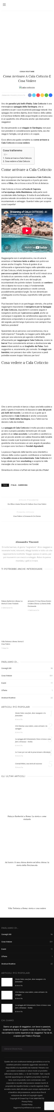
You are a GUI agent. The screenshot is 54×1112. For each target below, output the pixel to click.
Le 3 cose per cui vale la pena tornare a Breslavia (32, 752)
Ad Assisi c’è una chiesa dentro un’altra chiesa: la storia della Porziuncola (39, 603)
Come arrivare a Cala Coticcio (18, 158)
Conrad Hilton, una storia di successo (28, 764)
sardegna (22, 485)
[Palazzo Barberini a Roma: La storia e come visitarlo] (13, 586)
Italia (13, 485)
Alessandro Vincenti (9, 95)
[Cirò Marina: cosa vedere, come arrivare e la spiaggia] (6, 729)
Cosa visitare (27, 72)
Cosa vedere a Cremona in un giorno (27, 516)
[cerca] (50, 5)
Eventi (27, 683)
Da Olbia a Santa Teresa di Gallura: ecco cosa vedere (27, 504)
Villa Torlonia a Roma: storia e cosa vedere (27, 908)
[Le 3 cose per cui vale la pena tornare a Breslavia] (6, 754)
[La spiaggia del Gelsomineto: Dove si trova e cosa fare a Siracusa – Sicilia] (6, 741)
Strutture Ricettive (27, 698)
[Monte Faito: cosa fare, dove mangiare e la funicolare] (6, 715)
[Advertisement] (27, 39)
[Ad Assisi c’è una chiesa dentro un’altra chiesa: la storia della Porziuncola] (40, 586)
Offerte (27, 690)
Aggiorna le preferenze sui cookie (27, 1108)
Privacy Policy (27, 1101)
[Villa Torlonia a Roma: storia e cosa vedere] (13, 626)
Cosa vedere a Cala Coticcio (17, 161)
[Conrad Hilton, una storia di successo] (6, 765)
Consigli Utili (27, 668)
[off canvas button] (4, 4)
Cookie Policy (27, 1105)
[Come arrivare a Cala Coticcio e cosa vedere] (27, 87)
